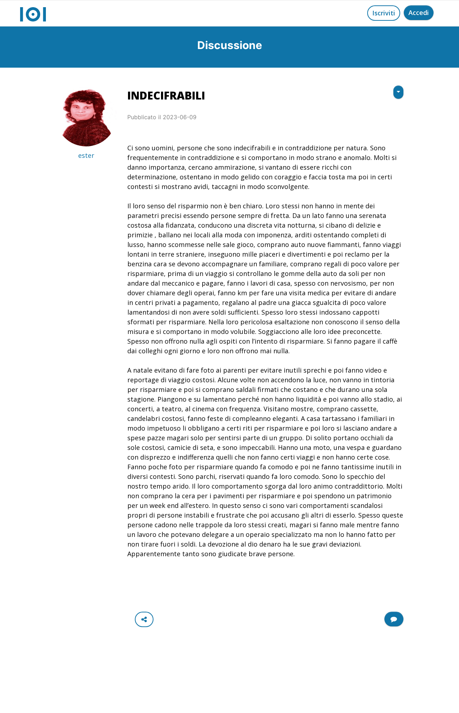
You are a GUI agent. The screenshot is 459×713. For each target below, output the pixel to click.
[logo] (33, 13)
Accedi (418, 12)
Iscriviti (383, 13)
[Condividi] (144, 619)
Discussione (229, 45)
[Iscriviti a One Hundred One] (393, 619)
